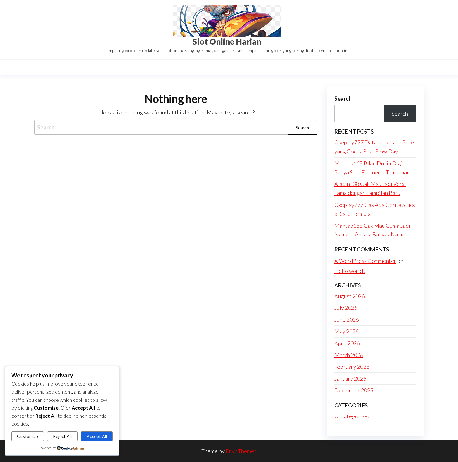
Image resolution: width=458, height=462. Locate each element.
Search (343, 98)
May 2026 (346, 331)
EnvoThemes (241, 451)
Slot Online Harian (227, 41)
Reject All (62, 436)
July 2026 (345, 307)
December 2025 (353, 390)
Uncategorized (352, 416)
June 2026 (346, 319)
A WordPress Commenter (365, 260)
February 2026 (352, 366)
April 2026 (347, 343)
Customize (27, 436)
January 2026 (350, 378)
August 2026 (349, 296)
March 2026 (348, 355)
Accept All (97, 436)
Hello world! (349, 270)
